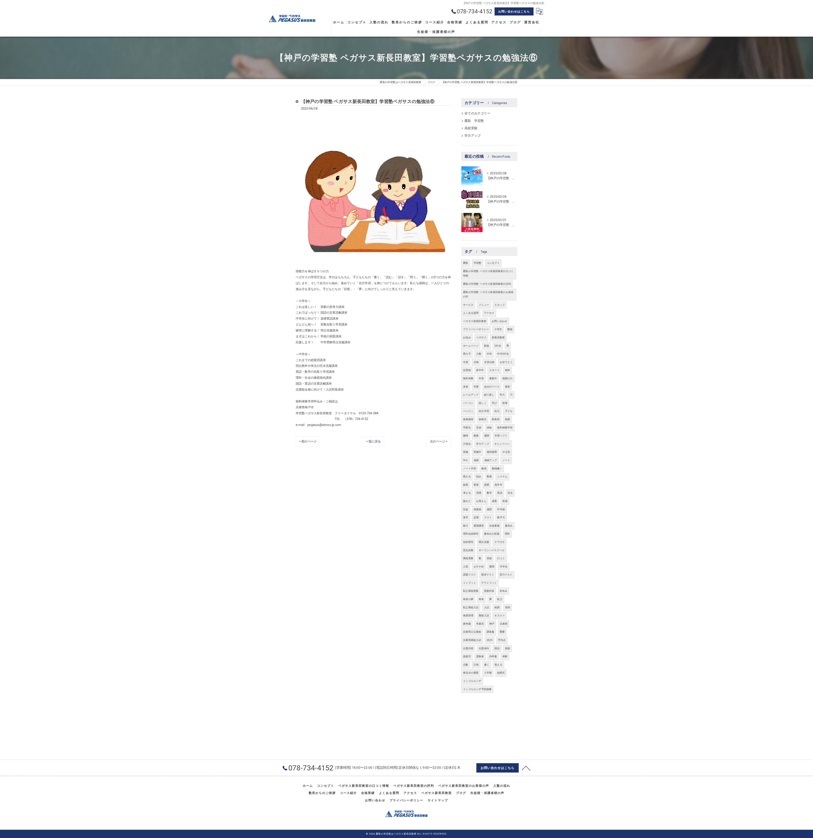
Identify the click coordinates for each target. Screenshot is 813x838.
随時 (465, 435)
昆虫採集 (468, 550)
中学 (489, 353)
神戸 (491, 623)
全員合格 (489, 362)
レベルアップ (470, 394)
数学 (489, 492)
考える (467, 492)
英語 (499, 492)
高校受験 (471, 128)
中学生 (504, 566)
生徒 (465, 509)
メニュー (484, 304)
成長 (494, 501)
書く (486, 664)
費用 (491, 566)
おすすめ (479, 566)
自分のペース (492, 386)
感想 (489, 509)
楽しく (483, 403)
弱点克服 (484, 542)
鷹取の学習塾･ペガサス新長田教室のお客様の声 (488, 294)
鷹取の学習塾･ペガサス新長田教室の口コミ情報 (488, 273)
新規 (486, 345)
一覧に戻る (373, 441)
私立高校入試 (470, 607)
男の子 (467, 353)
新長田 (496, 419)
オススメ (499, 615)
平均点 (502, 640)
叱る (510, 492)
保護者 (477, 509)
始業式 (501, 672)
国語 (496, 648)
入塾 (478, 353)
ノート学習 (469, 468)
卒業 (476, 386)
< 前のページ (308, 441)
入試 (486, 607)
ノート (506, 460)
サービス (468, 304)
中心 (465, 460)
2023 (490, 640)
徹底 (483, 468)
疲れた (467, 501)
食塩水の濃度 (470, 672)
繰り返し (489, 394)
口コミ (501, 558)
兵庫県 (504, 623)
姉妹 (489, 427)
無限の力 (507, 378)
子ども (509, 411)
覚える (498, 664)
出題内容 (468, 648)
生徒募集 (494, 525)
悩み (478, 476)
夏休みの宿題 (491, 533)
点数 (465, 664)
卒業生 (467, 427)
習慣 (478, 492)
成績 (476, 460)
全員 (465, 362)
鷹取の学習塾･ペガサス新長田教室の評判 (487, 283)
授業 (486, 484)
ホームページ (470, 345)
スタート (494, 370)
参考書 (467, 623)
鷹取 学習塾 (474, 121)
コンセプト (493, 262)
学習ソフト (501, 435)
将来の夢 (468, 599)
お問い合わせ (499, 321)
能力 (465, 525)
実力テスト (506, 574)
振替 (465, 484)
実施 (465, 451)
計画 (476, 664)
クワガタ (499, 542)
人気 (465, 566)
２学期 (488, 672)
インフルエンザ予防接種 (477, 689)
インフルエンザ (472, 681)
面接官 (467, 656)
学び (494, 403)
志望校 (467, 370)
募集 (476, 435)
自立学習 (484, 411)
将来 (481, 599)
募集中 (493, 378)
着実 (507, 386)
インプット (469, 582)
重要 (502, 631)
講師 (486, 435)
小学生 (498, 329)
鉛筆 (504, 403)
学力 (502, 394)
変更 (476, 484)
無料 (507, 370)
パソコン (468, 403)
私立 (499, 599)
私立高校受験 (470, 590)
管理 (507, 607)
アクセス (489, 312)
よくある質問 (470, 312)
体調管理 (468, 615)
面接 (507, 648)
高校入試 (484, 615)
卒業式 (480, 623)
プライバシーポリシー (476, 329)
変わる (467, 476)
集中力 (501, 517)
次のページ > (438, 441)
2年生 (497, 345)
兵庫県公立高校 (472, 631)
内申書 (493, 656)
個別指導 (492, 451)
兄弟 (478, 427)
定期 (476, 517)
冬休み (503, 590)
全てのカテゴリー (477, 113)
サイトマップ (438, 800)
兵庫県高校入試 (472, 640)
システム (502, 476)
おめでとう (506, 362)
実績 (489, 558)
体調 (496, 607)
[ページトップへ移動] (526, 768)
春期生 (483, 419)
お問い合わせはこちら (514, 11)
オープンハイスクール (492, 550)
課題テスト (469, 574)
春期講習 (468, 419)
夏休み (509, 525)
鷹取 (465, 262)
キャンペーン (502, 443)
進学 (465, 517)
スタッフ (499, 304)
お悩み (467, 337)
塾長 (489, 476)
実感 (504, 501)
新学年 (480, 370)
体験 (504, 656)
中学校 (501, 509)
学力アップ (473, 136)
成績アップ (490, 460)
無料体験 (468, 378)
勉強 (509, 329)
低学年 (498, 484)
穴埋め (467, 443)
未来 (465, 386)
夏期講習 (479, 525)
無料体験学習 (505, 427)
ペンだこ (468, 411)
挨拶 (507, 419)
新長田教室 (498, 337)
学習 (481, 378)
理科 (507, 533)
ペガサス (481, 337)
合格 (476, 362)
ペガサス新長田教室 (474, 321)
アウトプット (489, 582)
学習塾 (477, 262)
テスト (488, 517)
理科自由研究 (470, 533)
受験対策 (489, 590)
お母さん (481, 501)
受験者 (480, 656)
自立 (496, 411)
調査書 (490, 631)
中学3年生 (503, 353)
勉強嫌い (497, 468)
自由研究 (468, 542)
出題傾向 (484, 648)
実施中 (477, 451)
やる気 (506, 451)
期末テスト (487, 574)
